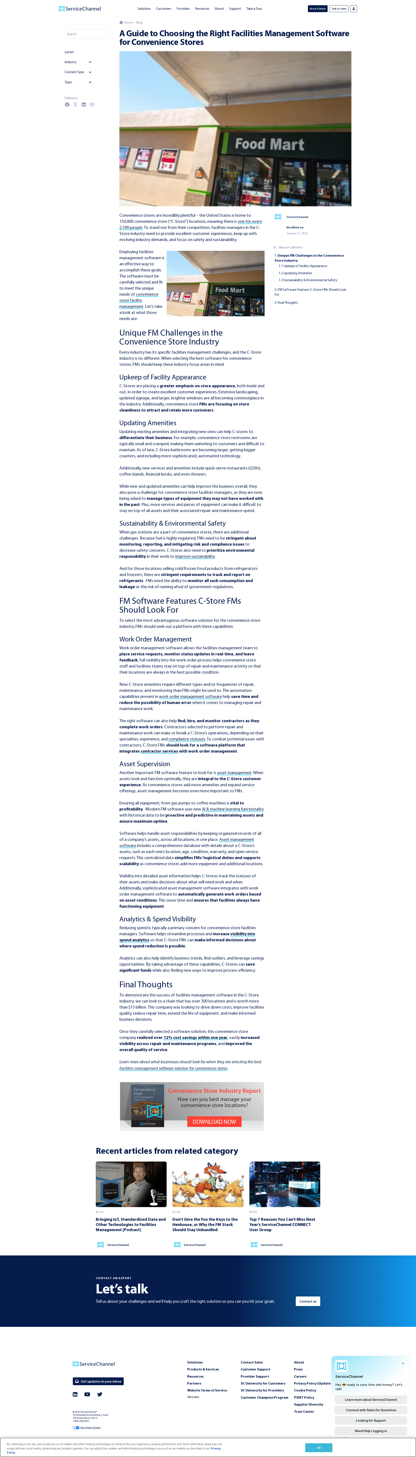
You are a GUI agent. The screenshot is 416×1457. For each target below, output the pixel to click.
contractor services (159, 751)
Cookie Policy (305, 1390)
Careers (300, 1376)
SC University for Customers (263, 1383)
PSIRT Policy (304, 1397)
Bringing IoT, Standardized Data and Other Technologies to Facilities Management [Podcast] (131, 1224)
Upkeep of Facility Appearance (305, 266)
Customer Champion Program (264, 1397)
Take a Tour (254, 9)
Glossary (193, 1397)
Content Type (74, 72)
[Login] (353, 8)
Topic (68, 82)
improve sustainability (194, 556)
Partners (194, 1383)
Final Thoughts (288, 302)
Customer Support (255, 1369)
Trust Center (304, 1411)
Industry (70, 62)
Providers (183, 9)
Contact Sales (252, 1362)
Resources (202, 9)
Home (128, 23)
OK (319, 1447)
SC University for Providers (262, 1390)
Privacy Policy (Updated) (314, 1383)
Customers (163, 9)
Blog (139, 23)
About (219, 9)
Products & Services (203, 1369)
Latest (69, 52)
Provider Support (255, 1376)
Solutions (144, 9)
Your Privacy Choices (90, 1427)
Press (298, 1369)
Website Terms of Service (207, 1390)
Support (235, 9)
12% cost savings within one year (196, 1037)
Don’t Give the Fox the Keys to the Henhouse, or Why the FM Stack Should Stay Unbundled (205, 1224)
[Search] (106, 34)
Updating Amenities (297, 273)
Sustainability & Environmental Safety (310, 280)
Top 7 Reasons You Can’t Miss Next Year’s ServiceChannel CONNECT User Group (282, 1224)
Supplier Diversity (308, 1404)
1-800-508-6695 (81, 1421)
